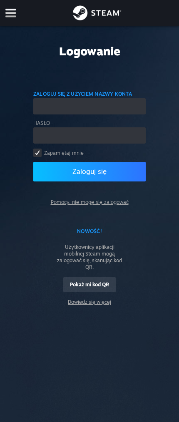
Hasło (41, 123)
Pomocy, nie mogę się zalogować (90, 202)
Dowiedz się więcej (89, 302)
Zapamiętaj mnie (64, 153)
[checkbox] (37, 153)
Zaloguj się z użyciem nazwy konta (82, 94)
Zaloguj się (89, 171)
